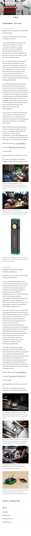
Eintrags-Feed (6, 515)
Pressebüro (15, 3)
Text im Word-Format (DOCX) (17, 147)
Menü (16, 17)
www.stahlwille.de (21, 143)
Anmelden (5, 512)
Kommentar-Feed (7, 519)
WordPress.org (6, 522)
